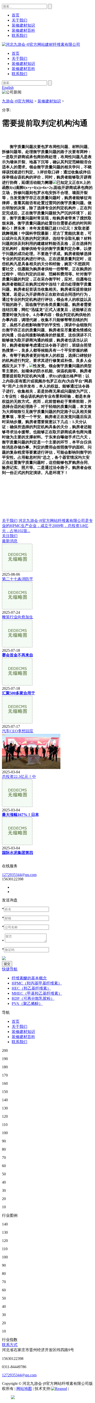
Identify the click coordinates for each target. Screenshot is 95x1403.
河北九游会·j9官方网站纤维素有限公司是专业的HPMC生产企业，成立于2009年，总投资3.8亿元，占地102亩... (47, 526)
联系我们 (19, 74)
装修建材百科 (23, 69)
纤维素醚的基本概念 (29, 978)
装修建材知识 (23, 64)
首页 (15, 53)
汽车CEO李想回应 (17, 731)
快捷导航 (10, 969)
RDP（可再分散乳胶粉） (33, 998)
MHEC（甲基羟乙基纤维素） (37, 993)
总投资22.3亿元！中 (19, 777)
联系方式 (10, 1345)
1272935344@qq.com (19, 875)
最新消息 (10, 541)
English (8, 87)
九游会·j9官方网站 (17, 101)
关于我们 (19, 58)
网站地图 (24, 1389)
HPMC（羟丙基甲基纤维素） (37, 983)
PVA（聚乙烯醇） (27, 1003)
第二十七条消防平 (17, 579)
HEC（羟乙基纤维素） (31, 988)
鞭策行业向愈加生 (17, 617)
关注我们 (10, 536)
